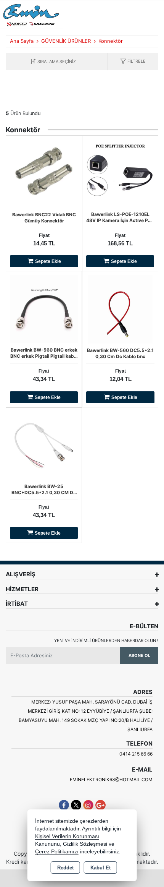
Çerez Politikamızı (57, 852)
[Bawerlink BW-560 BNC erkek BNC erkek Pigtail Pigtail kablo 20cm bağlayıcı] (44, 309)
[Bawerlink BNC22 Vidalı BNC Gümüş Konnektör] (44, 173)
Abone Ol (139, 655)
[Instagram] (88, 805)
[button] (133, 61)
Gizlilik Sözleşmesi (85, 844)
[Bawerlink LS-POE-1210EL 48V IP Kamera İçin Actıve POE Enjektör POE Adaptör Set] (120, 173)
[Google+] (100, 805)
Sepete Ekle (48, 261)
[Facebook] (64, 805)
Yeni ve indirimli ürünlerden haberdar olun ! (106, 640)
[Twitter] (76, 805)
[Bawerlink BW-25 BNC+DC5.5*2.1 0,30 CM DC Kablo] (44, 445)
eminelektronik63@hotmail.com (111, 779)
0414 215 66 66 (136, 754)
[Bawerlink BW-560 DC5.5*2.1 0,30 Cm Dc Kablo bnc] (120, 309)
